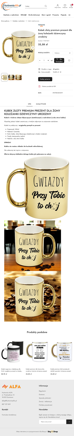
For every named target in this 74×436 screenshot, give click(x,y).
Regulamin (42, 391)
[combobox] (63, 53)
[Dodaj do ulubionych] (69, 60)
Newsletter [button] (43, 409)
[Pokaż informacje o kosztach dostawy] (60, 72)
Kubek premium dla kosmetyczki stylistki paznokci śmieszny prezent (36, 370)
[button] (69, 15)
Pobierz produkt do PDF (49, 86)
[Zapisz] (69, 421)
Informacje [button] (43, 385)
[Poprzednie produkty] (5, 348)
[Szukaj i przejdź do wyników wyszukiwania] (45, 6)
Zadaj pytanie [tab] (41, 104)
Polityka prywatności (45, 405)
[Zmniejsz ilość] (39, 60)
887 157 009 (6, 404)
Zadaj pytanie (45, 79)
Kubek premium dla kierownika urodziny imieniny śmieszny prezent (11, 370)
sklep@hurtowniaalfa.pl (9, 401)
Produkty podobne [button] (37, 332)
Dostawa (42, 394)
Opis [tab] (29, 104)
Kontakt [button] (5, 409)
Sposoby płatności (45, 398)
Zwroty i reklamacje (45, 401)
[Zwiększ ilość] (48, 60)
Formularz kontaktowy (9, 415)
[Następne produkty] (68, 348)
